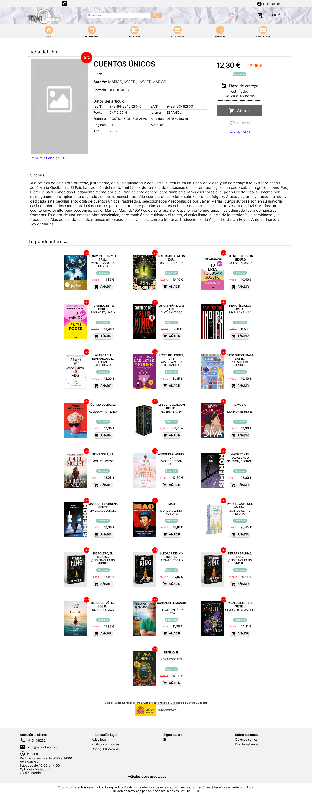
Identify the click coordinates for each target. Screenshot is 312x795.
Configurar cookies (106, 749)
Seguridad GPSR (239, 132)
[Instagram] (64, 3)
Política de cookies (105, 744)
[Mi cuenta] (259, 3)
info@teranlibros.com (43, 747)
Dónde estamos (246, 744)
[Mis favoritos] (231, 15)
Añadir (242, 110)
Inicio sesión (272, 3)
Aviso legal (99, 739)
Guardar (242, 123)
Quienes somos (246, 739)
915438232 (37, 740)
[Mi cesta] (260, 15)
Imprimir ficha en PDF (49, 158)
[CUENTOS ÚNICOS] (59, 106)
